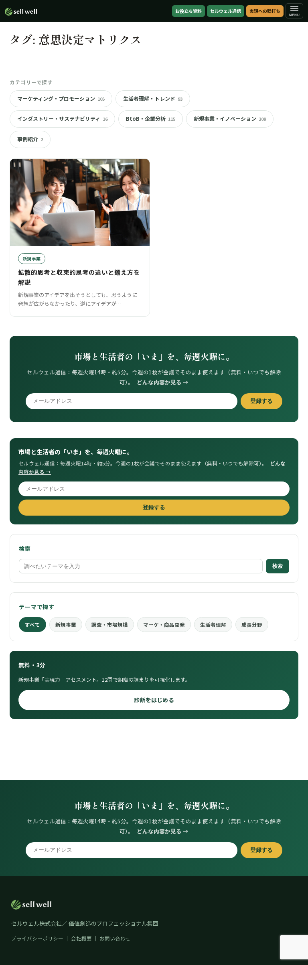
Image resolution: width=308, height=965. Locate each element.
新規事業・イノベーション (230, 118)
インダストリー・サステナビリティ (62, 118)
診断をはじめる (154, 700)
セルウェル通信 (225, 11)
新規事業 (65, 624)
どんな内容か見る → (162, 382)
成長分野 (251, 624)
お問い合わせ (115, 938)
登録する (261, 401)
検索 (277, 566)
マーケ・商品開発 (164, 624)
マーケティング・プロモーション (61, 98)
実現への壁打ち (264, 11)
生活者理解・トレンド (152, 98)
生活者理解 (213, 624)
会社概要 (81, 938)
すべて (32, 624)
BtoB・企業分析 (150, 118)
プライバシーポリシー (37, 938)
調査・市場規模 (109, 624)
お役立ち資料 (188, 11)
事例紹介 (30, 139)
